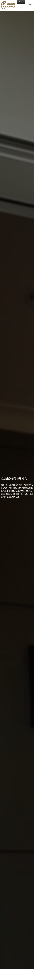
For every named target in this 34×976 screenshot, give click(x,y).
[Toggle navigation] (30, 5)
